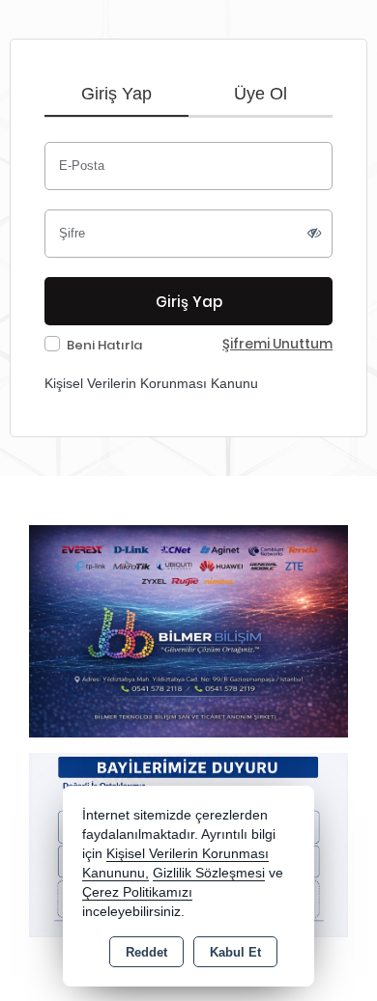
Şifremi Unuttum (277, 344)
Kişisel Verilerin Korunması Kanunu (151, 383)
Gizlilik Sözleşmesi (209, 873)
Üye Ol (260, 93)
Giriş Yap (116, 93)
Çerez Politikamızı (137, 892)
